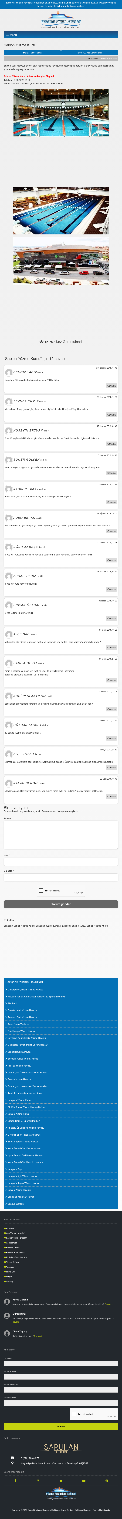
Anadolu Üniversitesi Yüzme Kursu (25, 1093)
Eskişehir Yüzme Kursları (48, 925)
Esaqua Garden (16, 1203)
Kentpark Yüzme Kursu (19, 1100)
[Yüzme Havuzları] (61, 1493)
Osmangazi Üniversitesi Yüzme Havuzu (27, 1072)
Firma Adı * (8, 1358)
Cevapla (111, 385)
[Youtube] (83, 1480)
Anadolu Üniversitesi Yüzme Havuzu (26, 1127)
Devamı (108, 1304)
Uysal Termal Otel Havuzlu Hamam (25, 1155)
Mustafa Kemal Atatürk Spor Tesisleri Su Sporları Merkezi (36, 996)
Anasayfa (94, 58)
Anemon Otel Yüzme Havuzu (22, 1017)
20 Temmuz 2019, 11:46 (106, 367)
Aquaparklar (11, 1242)
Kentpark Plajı (15, 1169)
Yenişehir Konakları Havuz (21, 1196)
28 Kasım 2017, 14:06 (107, 691)
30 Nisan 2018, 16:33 (108, 600)
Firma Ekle (10, 1271)
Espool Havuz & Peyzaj (19, 1051)
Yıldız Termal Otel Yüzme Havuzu (24, 1148)
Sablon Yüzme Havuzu (19, 1189)
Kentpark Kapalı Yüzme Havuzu (24, 1183)
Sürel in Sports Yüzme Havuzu (23, 1141)
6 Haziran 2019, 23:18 (107, 455)
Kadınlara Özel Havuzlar (16, 1257)
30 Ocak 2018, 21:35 (108, 658)
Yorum (7, 818)
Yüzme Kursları (12, 1262)
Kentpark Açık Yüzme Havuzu (22, 1176)
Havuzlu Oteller (13, 1247)
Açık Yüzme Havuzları (15, 1233)
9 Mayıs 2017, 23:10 (108, 749)
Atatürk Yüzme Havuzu (19, 1079)
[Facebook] (15, 1480)
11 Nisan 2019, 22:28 (108, 484)
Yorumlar (10, 1266)
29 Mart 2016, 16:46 (108, 778)
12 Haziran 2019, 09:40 (107, 426)
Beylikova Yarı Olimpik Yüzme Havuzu (27, 1037)
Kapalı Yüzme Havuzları (16, 1237)
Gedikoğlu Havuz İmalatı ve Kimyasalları (28, 1044)
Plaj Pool (12, 1003)
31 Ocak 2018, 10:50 (108, 629)
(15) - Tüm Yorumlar (33, 52)
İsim (7, 855)
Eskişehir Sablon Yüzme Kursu (19, 925)
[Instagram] (38, 1480)
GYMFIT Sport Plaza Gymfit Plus (24, 1134)
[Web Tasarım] (61, 1448)
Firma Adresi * (10, 1397)
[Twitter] (61, 1480)
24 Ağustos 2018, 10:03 (107, 513)
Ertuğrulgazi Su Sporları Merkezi (24, 1120)
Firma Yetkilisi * (10, 1371)
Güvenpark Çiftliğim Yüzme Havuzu (25, 989)
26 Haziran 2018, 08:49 (107, 571)
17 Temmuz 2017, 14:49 (106, 720)
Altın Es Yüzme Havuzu (19, 1065)
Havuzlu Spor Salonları (16, 1252)
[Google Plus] (106, 1480)
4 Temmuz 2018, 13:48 (107, 542)
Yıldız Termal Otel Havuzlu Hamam (25, 1162)
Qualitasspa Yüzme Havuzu (22, 1031)
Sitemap (9, 1281)
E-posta (9, 870)
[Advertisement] (61, 161)
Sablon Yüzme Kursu (97, 925)
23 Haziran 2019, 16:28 (107, 397)
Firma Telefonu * (11, 1384)
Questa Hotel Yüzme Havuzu (22, 1010)
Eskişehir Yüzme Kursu (73, 925)
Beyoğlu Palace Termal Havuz (23, 1058)
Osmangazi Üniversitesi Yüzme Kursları (27, 1086)
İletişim (9, 1276)
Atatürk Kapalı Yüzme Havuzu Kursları (27, 1107)
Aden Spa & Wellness (18, 1024)
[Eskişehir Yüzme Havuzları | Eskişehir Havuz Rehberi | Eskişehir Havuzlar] (61, 20)
